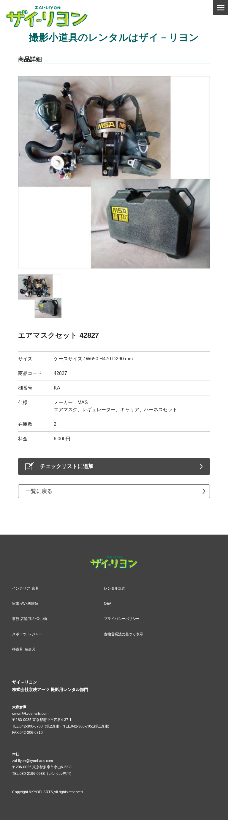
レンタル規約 (114, 588)
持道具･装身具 (23, 649)
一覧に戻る (39, 491)
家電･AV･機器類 (25, 603)
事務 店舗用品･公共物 (29, 619)
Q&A (107, 603)
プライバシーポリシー (122, 619)
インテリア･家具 (25, 588)
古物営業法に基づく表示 (123, 634)
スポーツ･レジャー (27, 634)
